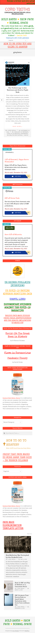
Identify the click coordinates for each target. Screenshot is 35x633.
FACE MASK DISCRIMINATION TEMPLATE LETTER (13, 525)
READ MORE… (17, 126)
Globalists (16, 133)
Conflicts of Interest (21, 132)
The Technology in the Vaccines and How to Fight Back (17, 90)
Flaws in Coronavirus (17, 353)
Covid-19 (9, 133)
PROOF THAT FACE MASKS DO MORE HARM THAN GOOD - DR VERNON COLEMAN (17, 457)
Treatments (24, 133)
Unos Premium (15, 630)
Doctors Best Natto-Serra (11, 398)
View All (29, 534)
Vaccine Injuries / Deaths (20, 135)
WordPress (27, 630)
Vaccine (9, 135)
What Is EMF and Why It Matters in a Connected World (22, 584)
